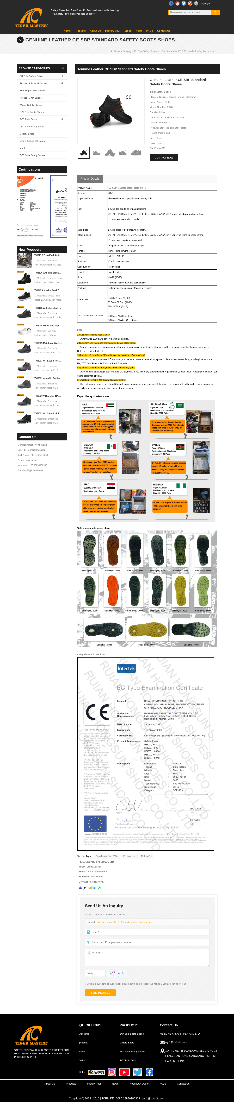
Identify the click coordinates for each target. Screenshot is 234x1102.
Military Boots (27, 133)
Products (80, 30)
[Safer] (96, 1072)
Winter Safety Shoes (31, 105)
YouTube (178, 3)
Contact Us (163, 30)
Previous (18, 202)
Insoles (23, 148)
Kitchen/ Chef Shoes (31, 97)
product (83, 1042)
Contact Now (164, 157)
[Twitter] (137, 1072)
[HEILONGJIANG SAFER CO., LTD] (31, 16)
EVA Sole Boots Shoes (32, 112)
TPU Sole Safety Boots (32, 126)
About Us (95, 30)
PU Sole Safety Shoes (145, 51)
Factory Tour (112, 30)
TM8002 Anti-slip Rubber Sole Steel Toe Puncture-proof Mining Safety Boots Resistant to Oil (48, 378)
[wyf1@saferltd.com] (90, 888)
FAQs (149, 30)
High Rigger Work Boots (33, 90)
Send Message (100, 992)
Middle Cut (146, 856)
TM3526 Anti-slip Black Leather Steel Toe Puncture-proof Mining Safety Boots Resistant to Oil (48, 272)
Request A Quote (139, 1083)
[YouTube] (124, 1072)
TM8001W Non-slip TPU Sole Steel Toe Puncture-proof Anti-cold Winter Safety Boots (48, 396)
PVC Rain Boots (28, 119)
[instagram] (112, 1072)
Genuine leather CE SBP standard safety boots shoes (125, 922)
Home (67, 30)
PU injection (129, 856)
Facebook (172, 3)
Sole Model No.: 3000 (107, 856)
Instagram (191, 3)
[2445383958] (85, 888)
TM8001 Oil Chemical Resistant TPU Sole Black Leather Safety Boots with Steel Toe (48, 413)
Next (66, 202)
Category (127, 51)
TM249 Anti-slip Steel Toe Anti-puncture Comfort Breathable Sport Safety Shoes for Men (48, 290)
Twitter (184, 3)
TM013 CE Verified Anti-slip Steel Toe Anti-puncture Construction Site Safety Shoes (48, 255)
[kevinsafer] (80, 888)
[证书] (42, 206)
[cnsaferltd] (94, 888)
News (139, 30)
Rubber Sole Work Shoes (33, 83)
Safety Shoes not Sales (32, 141)
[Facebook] (149, 1072)
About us (84, 1033)
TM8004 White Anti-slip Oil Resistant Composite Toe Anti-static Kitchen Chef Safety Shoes (48, 325)
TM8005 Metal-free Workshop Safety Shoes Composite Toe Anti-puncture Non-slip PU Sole (48, 343)
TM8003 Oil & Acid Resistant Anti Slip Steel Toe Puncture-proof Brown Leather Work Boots (48, 360)
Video (128, 30)
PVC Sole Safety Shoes (32, 155)
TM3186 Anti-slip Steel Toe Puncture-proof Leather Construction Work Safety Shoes (48, 308)
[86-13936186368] (99, 888)
